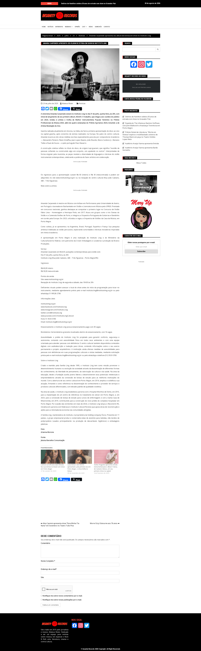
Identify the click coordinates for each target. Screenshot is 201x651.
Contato (107, 27)
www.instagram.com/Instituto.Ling (54, 310)
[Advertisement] (121, 15)
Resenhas (68, 27)
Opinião (77, 27)
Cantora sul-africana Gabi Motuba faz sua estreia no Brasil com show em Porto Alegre (53, 467)
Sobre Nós (98, 27)
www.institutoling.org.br (65, 178)
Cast (83, 27)
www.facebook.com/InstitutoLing (54, 307)
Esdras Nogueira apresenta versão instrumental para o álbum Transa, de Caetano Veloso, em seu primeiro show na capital (105, 468)
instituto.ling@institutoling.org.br (99, 290)
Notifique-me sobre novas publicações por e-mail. (62, 600)
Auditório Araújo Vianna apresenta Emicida (142, 143)
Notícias (50, 27)
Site (42, 577)
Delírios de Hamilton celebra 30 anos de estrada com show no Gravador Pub (139, 118)
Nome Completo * (48, 561)
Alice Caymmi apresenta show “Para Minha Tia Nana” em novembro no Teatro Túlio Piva (60, 524)
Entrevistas (59, 27)
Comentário (45, 543)
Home (44, 27)
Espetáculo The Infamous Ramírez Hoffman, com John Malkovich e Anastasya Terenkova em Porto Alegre (89, 4)
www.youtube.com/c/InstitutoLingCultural (57, 316)
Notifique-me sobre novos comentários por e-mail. (62, 596)
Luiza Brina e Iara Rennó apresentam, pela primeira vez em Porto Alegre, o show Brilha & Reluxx (79, 468)
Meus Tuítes (141, 163)
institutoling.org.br (48, 304)
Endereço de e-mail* (49, 569)
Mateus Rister (67, 103)
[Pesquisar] (157, 49)
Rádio (91, 27)
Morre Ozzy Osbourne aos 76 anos (103, 523)
